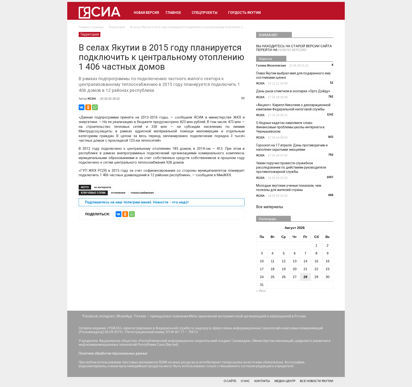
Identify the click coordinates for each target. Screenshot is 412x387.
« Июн (261, 291)
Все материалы (269, 207)
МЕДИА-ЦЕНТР (284, 381)
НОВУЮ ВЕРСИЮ (292, 50)
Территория (89, 34)
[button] (327, 12)
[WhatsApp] (95, 107)
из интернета (102, 187)
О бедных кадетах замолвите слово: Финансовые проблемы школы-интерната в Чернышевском (290, 127)
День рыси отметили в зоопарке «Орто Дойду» (293, 91)
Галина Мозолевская (271, 65)
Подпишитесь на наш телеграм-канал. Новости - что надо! (137, 202)
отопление (118, 192)
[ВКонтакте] (81, 107)
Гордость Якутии (244, 13)
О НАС (245, 381)
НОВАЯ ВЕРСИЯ (146, 13)
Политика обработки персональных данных (113, 353)
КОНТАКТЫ (262, 381)
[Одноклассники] (88, 107)
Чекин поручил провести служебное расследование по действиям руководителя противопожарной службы (291, 167)
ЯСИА (92, 98)
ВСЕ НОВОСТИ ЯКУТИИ (316, 381)
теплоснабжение (142, 192)
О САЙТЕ (230, 381)
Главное (173, 13)
